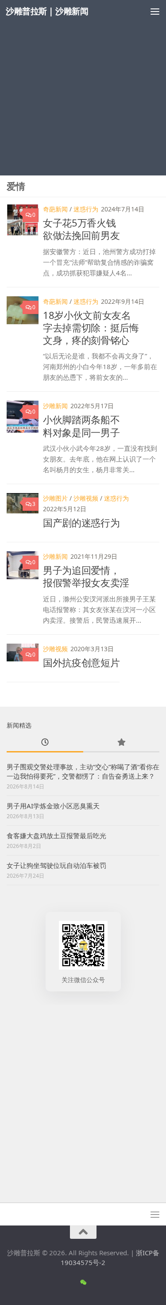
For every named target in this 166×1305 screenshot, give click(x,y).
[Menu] (155, 11)
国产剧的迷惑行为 (81, 522)
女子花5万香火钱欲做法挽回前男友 (81, 229)
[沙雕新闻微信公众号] (83, 1282)
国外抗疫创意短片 (81, 662)
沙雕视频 (85, 498)
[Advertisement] (83, 87)
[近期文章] (45, 742)
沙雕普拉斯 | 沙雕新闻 (47, 11)
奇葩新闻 (55, 209)
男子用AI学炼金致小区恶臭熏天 (53, 805)
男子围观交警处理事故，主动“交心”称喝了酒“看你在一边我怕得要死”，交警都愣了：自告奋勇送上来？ (83, 771)
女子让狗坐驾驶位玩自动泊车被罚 (56, 865)
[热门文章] (121, 742)
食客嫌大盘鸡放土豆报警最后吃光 (56, 835)
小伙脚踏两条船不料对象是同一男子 (81, 425)
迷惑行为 (85, 209)
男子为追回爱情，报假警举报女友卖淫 (86, 576)
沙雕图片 (55, 498)
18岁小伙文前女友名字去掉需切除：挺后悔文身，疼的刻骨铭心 (91, 327)
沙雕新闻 (55, 406)
